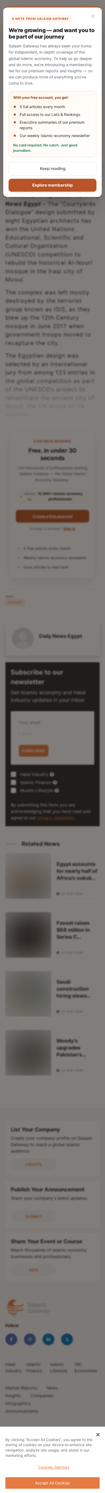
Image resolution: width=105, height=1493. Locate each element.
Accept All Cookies (52, 1483)
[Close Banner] (98, 1434)
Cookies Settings (53, 1467)
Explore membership (52, 185)
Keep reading (52, 168)
